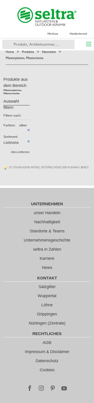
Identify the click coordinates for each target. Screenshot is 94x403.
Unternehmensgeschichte (47, 240)
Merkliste (52, 33)
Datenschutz (47, 361)
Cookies (47, 370)
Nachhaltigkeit (47, 222)
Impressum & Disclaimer (47, 351)
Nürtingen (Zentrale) (47, 323)
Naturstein (49, 52)
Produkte (28, 52)
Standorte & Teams (47, 231)
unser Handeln (47, 213)
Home (10, 52)
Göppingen (47, 314)
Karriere (47, 258)
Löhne (47, 305)
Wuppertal (47, 296)
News (47, 267)
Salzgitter (47, 286)
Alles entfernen (20, 152)
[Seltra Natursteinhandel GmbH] (47, 16)
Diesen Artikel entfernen (28, 130)
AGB (47, 342)
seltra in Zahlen (47, 249)
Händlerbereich (78, 33)
